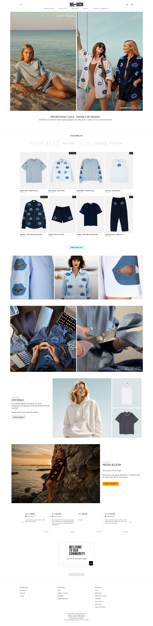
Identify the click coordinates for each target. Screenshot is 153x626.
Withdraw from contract (100, 596)
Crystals (22, 596)
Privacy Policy (98, 604)
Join (91, 563)
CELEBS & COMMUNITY (101, 9)
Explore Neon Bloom (111, 484)
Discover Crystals (19, 417)
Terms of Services (99, 601)
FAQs (96, 590)
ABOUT (85, 9)
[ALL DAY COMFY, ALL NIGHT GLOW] (76, 277)
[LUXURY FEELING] (43, 61)
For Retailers (98, 598)
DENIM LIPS (63, 9)
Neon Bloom (23, 590)
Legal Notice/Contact (100, 607)
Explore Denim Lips (76, 247)
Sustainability (60, 596)
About (58, 590)
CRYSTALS (75, 9)
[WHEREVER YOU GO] (110, 61)
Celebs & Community (62, 593)
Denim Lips (22, 593)
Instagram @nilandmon (62, 598)
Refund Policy (98, 593)
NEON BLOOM (49, 9)
